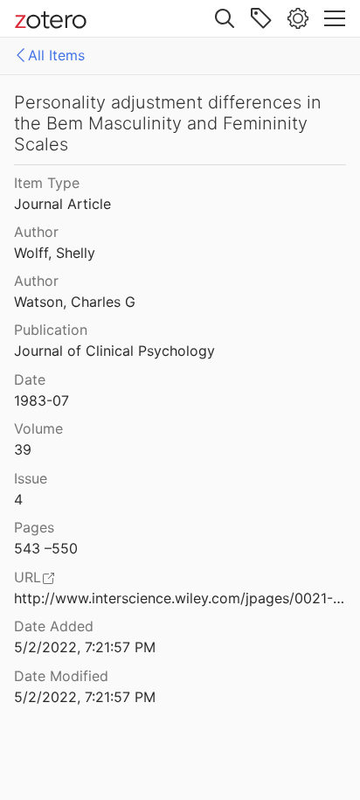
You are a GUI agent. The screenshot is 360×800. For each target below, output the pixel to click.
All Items (56, 55)
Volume (38, 428)
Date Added (53, 626)
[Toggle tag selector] (261, 18)
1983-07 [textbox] (41, 400)
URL (27, 577)
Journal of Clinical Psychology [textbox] (114, 350)
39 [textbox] (22, 449)
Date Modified (61, 676)
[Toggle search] (224, 18)
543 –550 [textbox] (46, 548)
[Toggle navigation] (334, 18)
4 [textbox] (18, 499)
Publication (50, 329)
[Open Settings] (298, 18)
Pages (34, 527)
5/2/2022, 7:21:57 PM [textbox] (85, 647)
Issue (30, 478)
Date (29, 379)
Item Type (47, 182)
